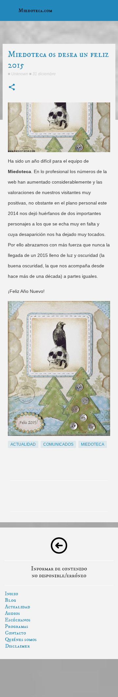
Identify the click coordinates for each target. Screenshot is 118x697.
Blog (10, 600)
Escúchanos (17, 620)
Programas (16, 626)
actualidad (23, 444)
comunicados (58, 444)
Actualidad (17, 606)
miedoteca (92, 444)
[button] (12, 87)
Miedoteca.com (35, 10)
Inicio (11, 593)
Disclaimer (17, 646)
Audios (12, 613)
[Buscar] (109, 10)
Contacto (15, 633)
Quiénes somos (21, 639)
